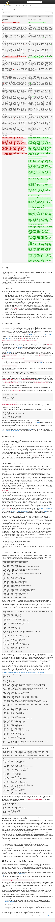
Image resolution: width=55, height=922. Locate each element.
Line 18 (4, 41)
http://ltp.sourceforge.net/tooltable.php (10, 430)
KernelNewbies (5, 5)
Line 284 (4, 114)
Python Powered (36, 920)
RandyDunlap (50, 915)
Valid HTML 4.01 (49, 920)
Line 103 (4, 73)
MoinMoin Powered (28, 920)
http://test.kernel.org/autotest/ (42, 335)
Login (51, 2)
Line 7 (3, 25)
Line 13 (4, 33)
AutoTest (31, 335)
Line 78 (4, 60)
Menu (45, 2)
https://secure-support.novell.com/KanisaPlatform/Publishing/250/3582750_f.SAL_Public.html (19, 874)
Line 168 (4, 88)
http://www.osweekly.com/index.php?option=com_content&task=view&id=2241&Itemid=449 (22, 672)
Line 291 (4, 135)
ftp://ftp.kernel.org (10, 901)
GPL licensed (43, 920)
